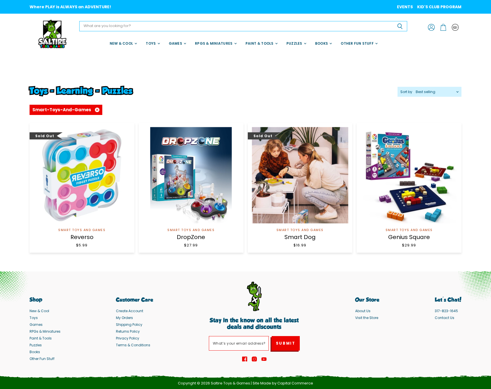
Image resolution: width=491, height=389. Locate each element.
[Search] (399, 26)
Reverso (81, 237)
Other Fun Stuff (358, 43)
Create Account (129, 310)
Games (176, 43)
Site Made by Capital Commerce (283, 383)
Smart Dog (300, 237)
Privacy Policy (127, 338)
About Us (363, 310)
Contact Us (444, 317)
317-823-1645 (446, 310)
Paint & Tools (260, 43)
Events (405, 6)
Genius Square (409, 237)
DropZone (191, 237)
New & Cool (122, 43)
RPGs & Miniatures (214, 43)
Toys (151, 43)
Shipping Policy (129, 324)
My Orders (124, 317)
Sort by (406, 92)
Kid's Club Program (439, 6)
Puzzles (294, 43)
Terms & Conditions (133, 345)
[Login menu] (455, 27)
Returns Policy (128, 331)
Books (322, 43)
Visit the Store (366, 317)
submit (286, 343)
